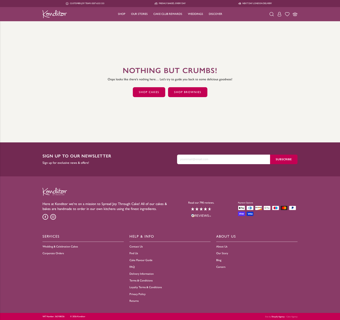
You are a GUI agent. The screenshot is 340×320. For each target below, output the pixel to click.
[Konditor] (54, 14)
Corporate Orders (53, 253)
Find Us (133, 253)
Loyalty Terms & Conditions (145, 287)
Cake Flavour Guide (140, 260)
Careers (220, 267)
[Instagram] (53, 217)
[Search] (271, 14)
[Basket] (295, 14)
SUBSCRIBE (284, 159)
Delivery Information (141, 273)
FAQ (132, 267)
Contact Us (136, 246)
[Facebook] (45, 217)
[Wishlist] (287, 14)
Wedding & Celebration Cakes (60, 246)
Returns (134, 300)
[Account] (279, 14)
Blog (218, 260)
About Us (221, 246)
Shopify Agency (278, 316)
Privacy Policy (137, 294)
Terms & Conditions (141, 280)
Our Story (222, 253)
